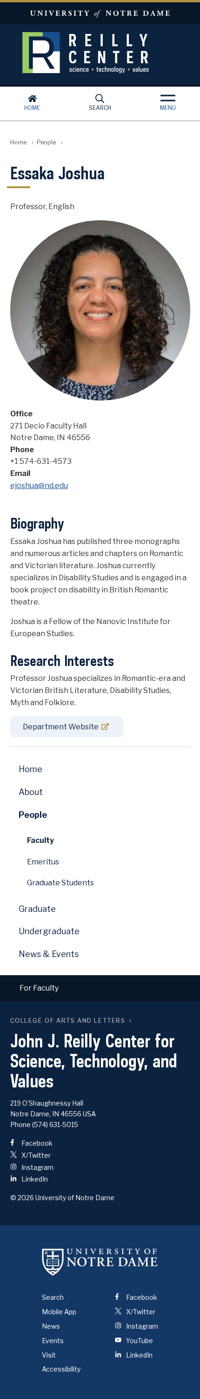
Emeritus (43, 861)
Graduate (37, 909)
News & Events (49, 954)
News (51, 1326)
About (31, 792)
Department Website (61, 726)
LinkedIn (34, 1179)
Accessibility (61, 1369)
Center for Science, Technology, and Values (99, 52)
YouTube (139, 1341)
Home (32, 107)
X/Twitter (35, 1155)
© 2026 (22, 1198)
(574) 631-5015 (55, 1124)
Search (100, 107)
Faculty (40, 840)
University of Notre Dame (100, 13)
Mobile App (59, 1312)
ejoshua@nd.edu (39, 485)
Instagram (36, 1167)
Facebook (36, 1143)
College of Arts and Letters (68, 1020)
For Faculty (39, 988)
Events (53, 1341)
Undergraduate (49, 931)
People (46, 142)
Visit (49, 1355)
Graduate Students (60, 882)
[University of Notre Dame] (100, 1262)
